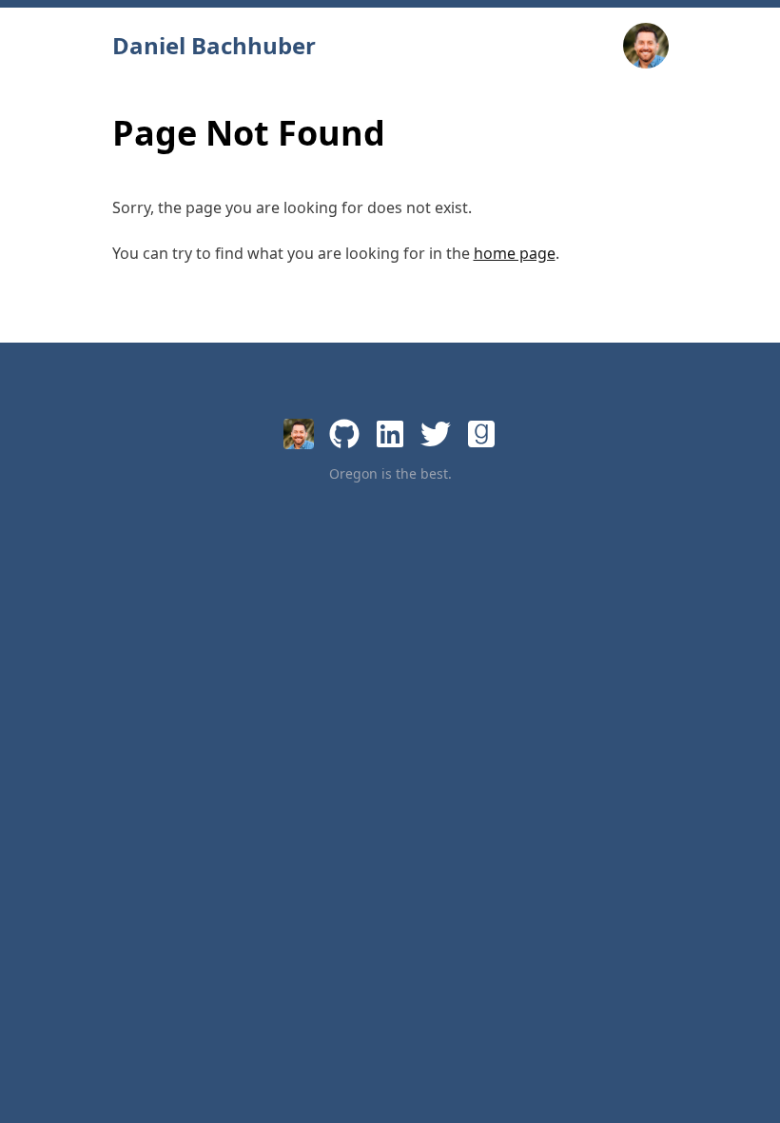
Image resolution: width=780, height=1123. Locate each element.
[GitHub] (344, 434)
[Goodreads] (481, 434)
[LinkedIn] (390, 434)
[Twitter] (435, 434)
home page (515, 253)
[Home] (298, 434)
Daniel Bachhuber (214, 45)
